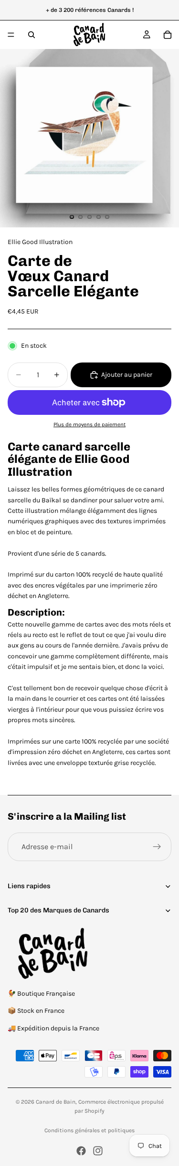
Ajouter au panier (126, 375)
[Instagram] (98, 1150)
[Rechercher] (31, 34)
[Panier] (167, 34)
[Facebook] (81, 1150)
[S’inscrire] (157, 847)
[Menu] (11, 35)
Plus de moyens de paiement (89, 424)
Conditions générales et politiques (89, 1130)
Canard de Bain (55, 1101)
